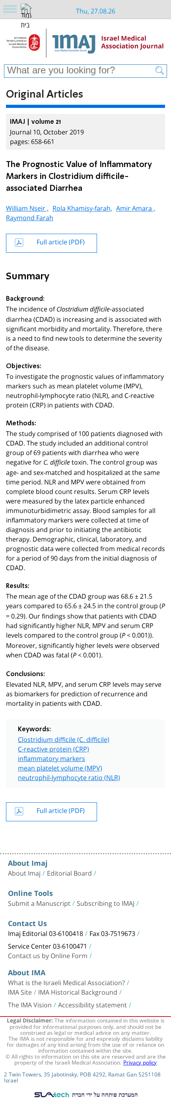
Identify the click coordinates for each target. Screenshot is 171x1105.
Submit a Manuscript (39, 902)
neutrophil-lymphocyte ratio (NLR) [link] (69, 776)
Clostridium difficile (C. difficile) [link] (63, 738)
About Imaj (24, 872)
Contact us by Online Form (47, 955)
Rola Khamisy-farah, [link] (82, 207)
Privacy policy (140, 1061)
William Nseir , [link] (27, 207)
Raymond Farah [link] (29, 216)
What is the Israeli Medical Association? (66, 982)
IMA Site (20, 991)
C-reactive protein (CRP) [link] (53, 748)
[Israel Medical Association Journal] (85, 44)
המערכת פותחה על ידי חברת (104, 1094)
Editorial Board (69, 872)
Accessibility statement (92, 1004)
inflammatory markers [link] (51, 757)
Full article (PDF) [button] (61, 241)
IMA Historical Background (77, 991)
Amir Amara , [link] (135, 207)
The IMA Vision (30, 1004)
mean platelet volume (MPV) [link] (60, 767)
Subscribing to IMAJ (105, 902)
